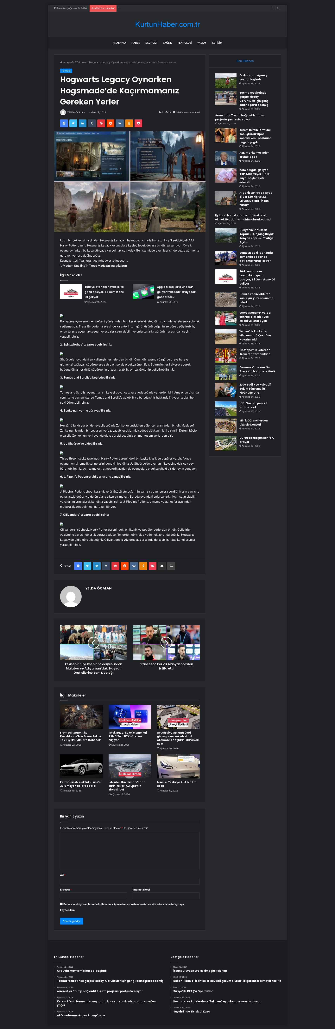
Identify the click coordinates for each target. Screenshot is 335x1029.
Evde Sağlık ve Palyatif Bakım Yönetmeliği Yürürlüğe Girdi (255, 389)
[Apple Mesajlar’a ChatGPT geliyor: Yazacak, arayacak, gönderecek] (143, 291)
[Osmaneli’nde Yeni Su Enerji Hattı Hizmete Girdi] (226, 372)
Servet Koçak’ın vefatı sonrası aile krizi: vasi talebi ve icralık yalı (255, 317)
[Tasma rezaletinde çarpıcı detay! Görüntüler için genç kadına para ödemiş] (226, 98)
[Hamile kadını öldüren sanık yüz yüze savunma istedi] (226, 299)
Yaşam (201, 42)
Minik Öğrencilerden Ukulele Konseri (253, 423)
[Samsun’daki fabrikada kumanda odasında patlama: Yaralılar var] (226, 258)
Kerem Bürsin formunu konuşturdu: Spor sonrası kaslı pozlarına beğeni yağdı (255, 136)
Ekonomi (151, 42)
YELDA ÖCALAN (76, 112)
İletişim (217, 42)
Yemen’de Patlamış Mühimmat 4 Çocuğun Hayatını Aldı (255, 335)
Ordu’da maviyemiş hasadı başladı (253, 77)
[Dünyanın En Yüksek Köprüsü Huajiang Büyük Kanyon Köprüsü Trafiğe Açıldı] (226, 235)
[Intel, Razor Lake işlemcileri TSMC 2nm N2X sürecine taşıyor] (130, 717)
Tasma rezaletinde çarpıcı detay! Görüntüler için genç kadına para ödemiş (254, 99)
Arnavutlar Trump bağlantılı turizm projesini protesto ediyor (154, 8)
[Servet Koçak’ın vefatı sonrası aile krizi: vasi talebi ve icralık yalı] (226, 318)
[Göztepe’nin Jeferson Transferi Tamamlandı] (226, 355)
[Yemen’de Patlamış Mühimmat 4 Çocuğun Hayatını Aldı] (226, 336)
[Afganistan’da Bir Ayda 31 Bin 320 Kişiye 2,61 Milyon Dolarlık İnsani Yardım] (226, 198)
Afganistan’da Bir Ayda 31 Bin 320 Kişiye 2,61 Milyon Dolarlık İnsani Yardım (255, 199)
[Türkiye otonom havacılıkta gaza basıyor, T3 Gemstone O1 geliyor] (71, 291)
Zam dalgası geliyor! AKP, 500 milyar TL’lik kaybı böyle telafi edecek (254, 176)
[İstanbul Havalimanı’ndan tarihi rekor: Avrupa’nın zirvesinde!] (130, 766)
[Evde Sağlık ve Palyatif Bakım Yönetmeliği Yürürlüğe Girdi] (226, 390)
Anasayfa (119, 42)
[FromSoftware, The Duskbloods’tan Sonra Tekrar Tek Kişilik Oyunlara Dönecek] (81, 717)
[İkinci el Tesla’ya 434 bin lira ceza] (178, 766)
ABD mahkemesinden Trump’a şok (254, 155)
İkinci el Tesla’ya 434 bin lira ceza (177, 784)
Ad (63, 875)
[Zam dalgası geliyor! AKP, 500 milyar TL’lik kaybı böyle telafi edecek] (226, 175)
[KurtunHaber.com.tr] (167, 24)
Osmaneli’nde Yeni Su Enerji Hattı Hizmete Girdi (257, 369)
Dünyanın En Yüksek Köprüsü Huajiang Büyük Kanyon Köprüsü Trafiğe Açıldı (256, 236)
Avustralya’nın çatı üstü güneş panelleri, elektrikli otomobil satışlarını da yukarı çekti (178, 738)
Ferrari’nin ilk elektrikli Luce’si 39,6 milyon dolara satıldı (80, 784)
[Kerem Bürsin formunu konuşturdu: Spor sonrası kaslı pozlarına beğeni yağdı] (226, 135)
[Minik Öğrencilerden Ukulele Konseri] (226, 426)
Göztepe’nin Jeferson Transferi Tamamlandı (255, 352)
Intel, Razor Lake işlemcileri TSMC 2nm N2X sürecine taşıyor (128, 736)
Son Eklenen (245, 61)
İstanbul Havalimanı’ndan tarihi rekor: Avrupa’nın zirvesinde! (127, 785)
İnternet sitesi (141, 889)
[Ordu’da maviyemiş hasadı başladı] (226, 80)
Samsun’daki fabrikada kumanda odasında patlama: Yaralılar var (256, 257)
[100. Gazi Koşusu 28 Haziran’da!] (226, 408)
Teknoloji (184, 42)
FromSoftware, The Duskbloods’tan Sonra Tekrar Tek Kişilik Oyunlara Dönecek (81, 736)
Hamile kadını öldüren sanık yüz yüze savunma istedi (256, 298)
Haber (135, 42)
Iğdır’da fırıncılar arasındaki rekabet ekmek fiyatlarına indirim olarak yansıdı (243, 217)
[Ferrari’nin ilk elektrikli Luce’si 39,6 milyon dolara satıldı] (81, 766)
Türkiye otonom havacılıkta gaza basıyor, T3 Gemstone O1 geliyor (104, 292)
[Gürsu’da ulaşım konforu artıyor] (226, 443)
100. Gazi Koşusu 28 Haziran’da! (253, 405)
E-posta (66, 889)
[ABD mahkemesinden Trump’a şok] (226, 158)
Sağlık (167, 42)
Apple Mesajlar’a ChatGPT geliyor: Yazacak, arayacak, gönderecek (176, 292)
